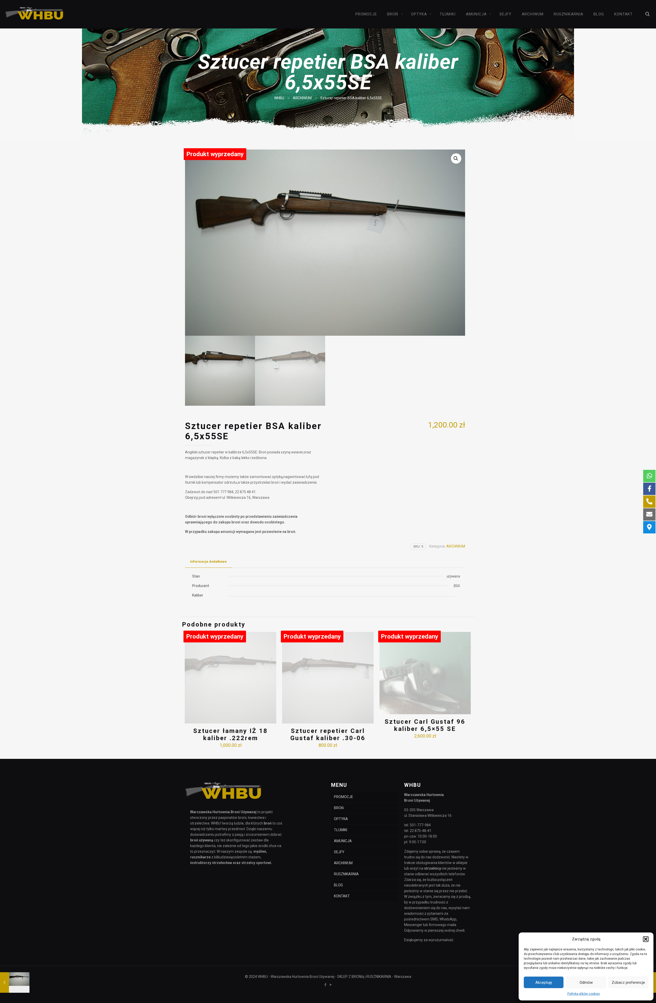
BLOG (338, 885)
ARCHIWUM (302, 98)
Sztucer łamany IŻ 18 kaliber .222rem (230, 734)
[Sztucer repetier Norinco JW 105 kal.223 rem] (14, 982)
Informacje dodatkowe (208, 561)
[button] (645, 939)
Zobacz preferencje (628, 982)
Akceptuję (543, 982)
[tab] (208, 562)
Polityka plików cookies (583, 994)
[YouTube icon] (331, 984)
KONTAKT (342, 896)
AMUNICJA (343, 841)
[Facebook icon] (325, 984)
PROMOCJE (343, 797)
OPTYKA (341, 819)
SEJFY (339, 852)
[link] (402, 14)
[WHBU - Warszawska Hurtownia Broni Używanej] (34, 14)
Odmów (586, 982)
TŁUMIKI (340, 830)
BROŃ (339, 808)
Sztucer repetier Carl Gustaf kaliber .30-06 (327, 734)
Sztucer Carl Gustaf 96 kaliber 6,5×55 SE (425, 725)
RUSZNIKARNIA (346, 874)
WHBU (279, 98)
